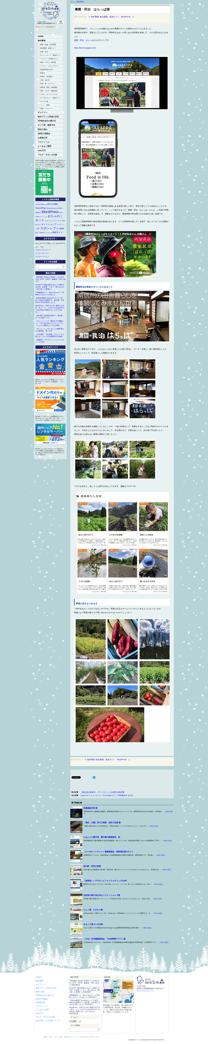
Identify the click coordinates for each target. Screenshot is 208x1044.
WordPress (125, 17)
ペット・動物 (45, 105)
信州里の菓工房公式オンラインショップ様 (102, 895)
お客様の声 (42, 138)
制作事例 (95, 17)
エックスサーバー (42, 253)
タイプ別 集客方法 (46, 125)
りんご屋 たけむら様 (93, 910)
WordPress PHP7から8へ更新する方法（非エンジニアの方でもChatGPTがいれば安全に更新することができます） (84, 1009)
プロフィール (43, 142)
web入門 (41, 150)
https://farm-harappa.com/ (85, 48)
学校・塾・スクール (47, 84)
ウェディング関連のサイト (49, 59)
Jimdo (48, 208)
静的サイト (57, 232)
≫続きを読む (153, 826)
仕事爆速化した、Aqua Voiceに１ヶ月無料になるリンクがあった (84, 996)
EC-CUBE (52, 204)
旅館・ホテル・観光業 (48, 62)
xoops (61, 212)
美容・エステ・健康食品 (48, 91)
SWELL (38, 212)
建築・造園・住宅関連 (48, 44)
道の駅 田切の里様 (92, 866)
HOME (41, 36)
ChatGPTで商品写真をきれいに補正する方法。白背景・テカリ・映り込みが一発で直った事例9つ (49, 287)
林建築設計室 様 (91, 808)
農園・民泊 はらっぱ (83, 40)
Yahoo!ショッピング (41, 216)
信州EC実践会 (44, 134)
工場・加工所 (45, 80)
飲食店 (42, 73)
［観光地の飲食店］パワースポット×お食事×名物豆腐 (102, 792)
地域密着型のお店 (46, 69)
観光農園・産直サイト (109, 17)
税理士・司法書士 (46, 76)
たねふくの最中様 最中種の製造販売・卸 (102, 837)
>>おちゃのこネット (43, 250)
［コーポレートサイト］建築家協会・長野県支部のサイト (109, 852)
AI (36, 204)
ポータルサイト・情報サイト (50, 98)
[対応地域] (118, 981)
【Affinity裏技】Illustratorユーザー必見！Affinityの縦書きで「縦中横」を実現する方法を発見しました (49, 300)
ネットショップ (48, 224)
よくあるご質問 (44, 146)
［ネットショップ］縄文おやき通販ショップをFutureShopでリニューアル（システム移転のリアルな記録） (49, 323)
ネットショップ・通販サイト (50, 55)
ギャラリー (42, 112)
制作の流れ (42, 129)
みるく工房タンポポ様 (93, 924)
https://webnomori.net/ (145, 991)
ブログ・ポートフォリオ (48, 94)
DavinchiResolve (42, 204)
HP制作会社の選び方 (47, 121)
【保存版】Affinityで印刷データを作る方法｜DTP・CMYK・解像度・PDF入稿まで (50, 279)
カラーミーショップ (52, 221)
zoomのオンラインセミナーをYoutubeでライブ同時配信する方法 (107, 795)
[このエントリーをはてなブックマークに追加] (94, 778)
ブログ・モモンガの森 (47, 155)
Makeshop (54, 208)
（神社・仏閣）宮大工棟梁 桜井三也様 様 (102, 823)
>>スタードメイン (42, 256)
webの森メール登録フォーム (48, 1020)
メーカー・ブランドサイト (49, 66)
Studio (60, 208)
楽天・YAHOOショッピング (43, 232)
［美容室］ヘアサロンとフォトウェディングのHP (105, 881)
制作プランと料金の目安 (48, 117)
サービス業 (44, 101)
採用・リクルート (46, 108)
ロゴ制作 (60, 229)
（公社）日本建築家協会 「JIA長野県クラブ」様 (105, 939)
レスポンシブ (46, 228)
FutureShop (40, 208)
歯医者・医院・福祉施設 (48, 87)
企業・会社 (44, 52)
